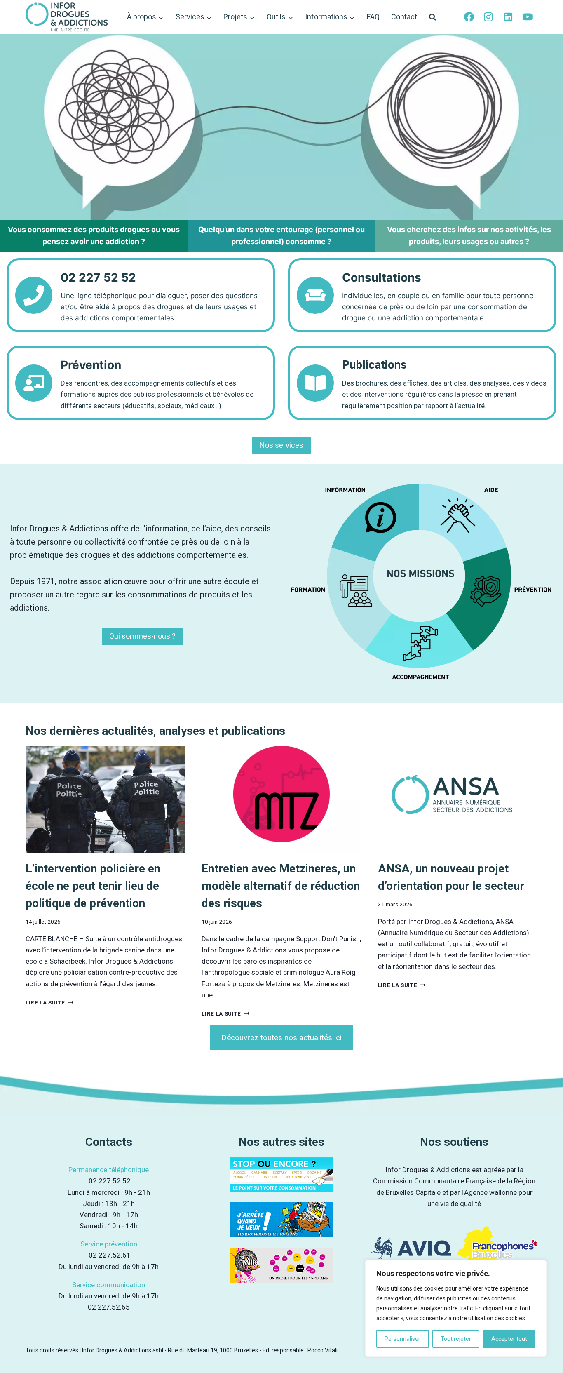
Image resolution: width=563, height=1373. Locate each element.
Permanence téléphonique (108, 1170)
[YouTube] (527, 17)
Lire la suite (47, 1002)
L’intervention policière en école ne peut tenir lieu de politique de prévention (93, 886)
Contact (404, 16)
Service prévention (108, 1244)
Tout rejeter (456, 1338)
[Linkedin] (508, 17)
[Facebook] (469, 17)
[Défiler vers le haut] (547, 1352)
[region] (456, 1308)
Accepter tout (509, 1338)
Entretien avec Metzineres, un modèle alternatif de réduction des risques (281, 886)
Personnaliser (402, 1338)
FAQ (373, 16)
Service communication (108, 1285)
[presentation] (105, 799)
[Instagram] (488, 17)
